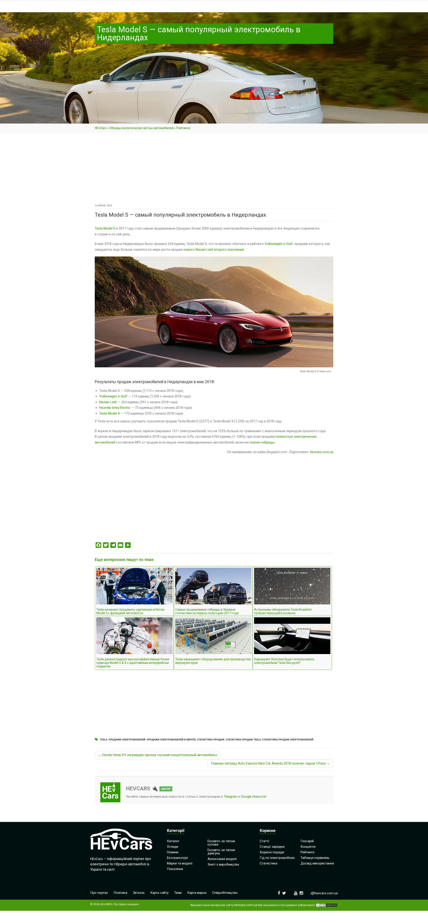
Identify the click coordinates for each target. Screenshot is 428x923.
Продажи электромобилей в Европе (171, 739)
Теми (178, 893)
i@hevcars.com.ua (324, 893)
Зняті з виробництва (223, 864)
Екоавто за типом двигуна (221, 851)
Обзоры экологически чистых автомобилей (141, 128)
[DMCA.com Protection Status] (326, 905)
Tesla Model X (109, 413)
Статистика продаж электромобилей (287, 739)
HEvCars (101, 128)
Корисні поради (272, 852)
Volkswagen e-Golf (279, 244)
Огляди (172, 847)
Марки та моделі (179, 863)
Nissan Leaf (108, 402)
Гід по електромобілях (277, 858)
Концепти (307, 847)
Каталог (173, 841)
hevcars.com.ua (321, 452)
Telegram (230, 797)
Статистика (268, 863)
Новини (172, 852)
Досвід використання (317, 863)
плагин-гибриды (262, 442)
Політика (120, 893)
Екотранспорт (177, 858)
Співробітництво (225, 893)
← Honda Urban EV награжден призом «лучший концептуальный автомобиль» (157, 755)
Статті (264, 841)
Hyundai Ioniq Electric (114, 408)
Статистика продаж (210, 739)
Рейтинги (183, 128)
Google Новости (253, 797)
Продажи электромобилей (127, 739)
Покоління (175, 869)
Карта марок (197, 893)
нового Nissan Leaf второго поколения (214, 250)
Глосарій (307, 841)
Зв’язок (139, 893)
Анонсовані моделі (222, 859)
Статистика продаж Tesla (243, 739)
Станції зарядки (272, 847)
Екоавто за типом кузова (221, 842)
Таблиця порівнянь (314, 858)
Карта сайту (159, 893)
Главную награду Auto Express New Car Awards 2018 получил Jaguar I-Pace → (270, 763)
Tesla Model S (105, 228)
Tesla (103, 739)
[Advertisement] (214, 170)
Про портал (99, 893)
